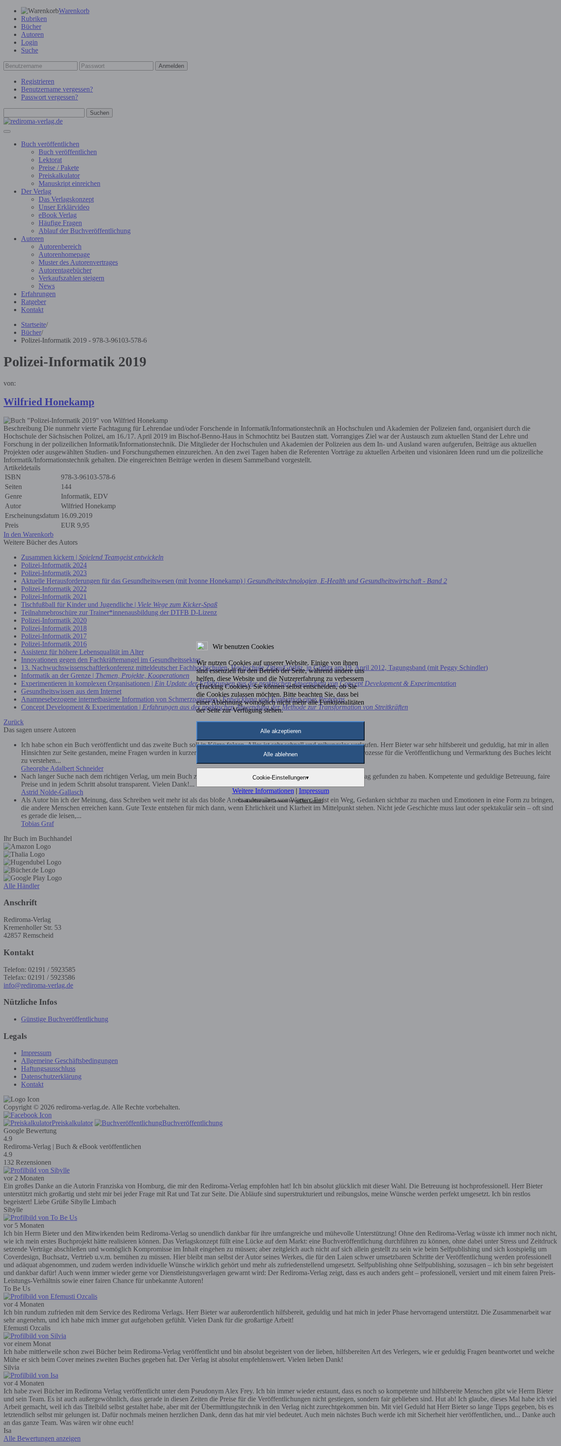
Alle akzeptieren (280, 731)
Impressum (314, 790)
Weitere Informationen (263, 790)
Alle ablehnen (280, 754)
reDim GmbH (309, 800)
